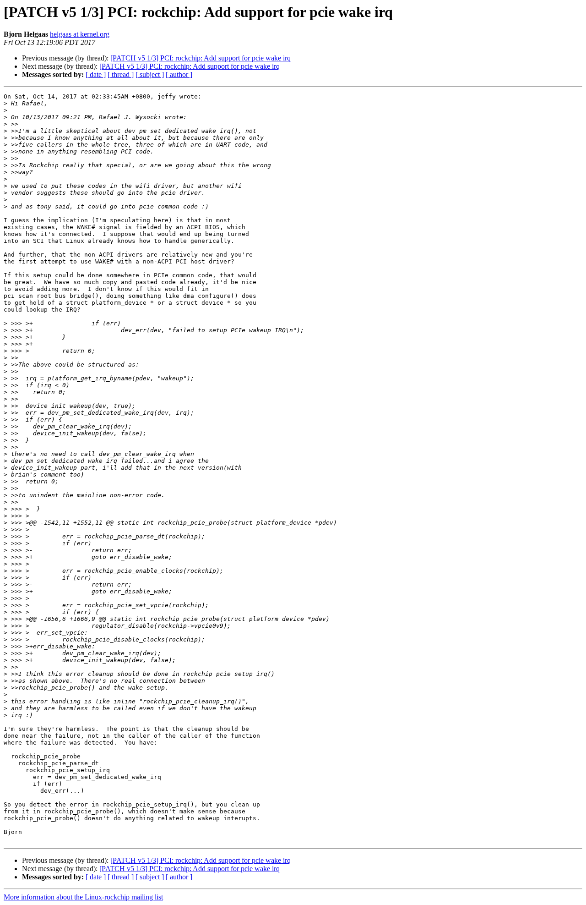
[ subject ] (150, 74)
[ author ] (179, 74)
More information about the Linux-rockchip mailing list (83, 897)
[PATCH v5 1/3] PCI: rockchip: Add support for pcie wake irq (200, 58)
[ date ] (96, 74)
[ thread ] (121, 74)
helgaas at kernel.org (79, 34)
